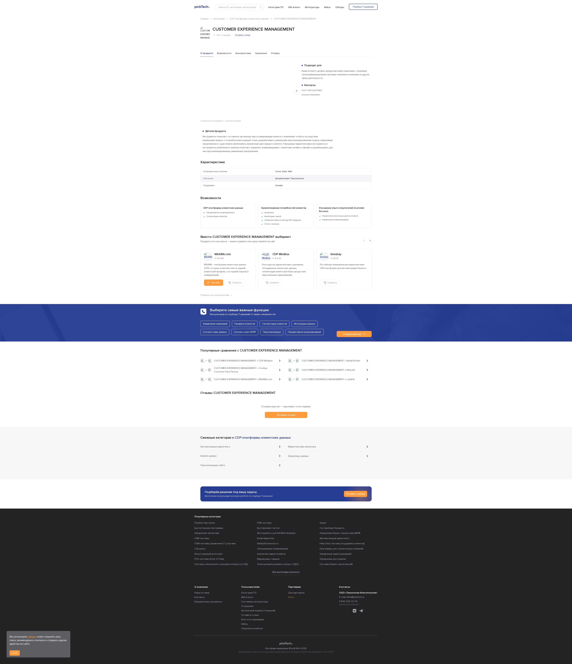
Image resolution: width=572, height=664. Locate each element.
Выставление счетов (268, 528)
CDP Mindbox (280, 254)
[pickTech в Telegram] (361, 611)
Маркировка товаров (268, 558)
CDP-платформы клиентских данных (249, 18)
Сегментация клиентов (274, 323)
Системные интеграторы (254, 601)
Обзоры (339, 7)
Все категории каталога (286, 572)
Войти (291, 597)
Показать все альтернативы (214, 295)
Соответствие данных (215, 332)
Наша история (201, 592)
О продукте (206, 53)
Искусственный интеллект (208, 553)
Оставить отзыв (242, 35)
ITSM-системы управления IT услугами (215, 543)
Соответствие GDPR (245, 332)
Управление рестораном (333, 558)
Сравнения (261, 53)
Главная (204, 18)
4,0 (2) (278, 258)
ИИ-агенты (294, 7)
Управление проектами (206, 533)
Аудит (323, 522)
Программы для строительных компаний (341, 548)
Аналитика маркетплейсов (271, 553)
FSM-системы (264, 522)
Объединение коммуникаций (272, 548)
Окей (14, 653)
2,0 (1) (335, 258)
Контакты (199, 597)
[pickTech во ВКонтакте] (354, 611)
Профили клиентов (244, 323)
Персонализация (272, 332)
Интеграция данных (304, 323)
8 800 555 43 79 (348, 601)
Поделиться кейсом (252, 628)
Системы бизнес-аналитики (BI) (336, 564)
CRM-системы (201, 538)
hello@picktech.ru (355, 597)
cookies (31, 636)
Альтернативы (243, 53)
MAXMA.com (222, 254)
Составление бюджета (332, 528)
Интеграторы (312, 7)
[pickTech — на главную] (286, 643)
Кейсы (327, 7)
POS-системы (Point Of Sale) (209, 558)
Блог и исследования (252, 619)
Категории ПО (276, 7)
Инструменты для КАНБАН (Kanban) (276, 533)
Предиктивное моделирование (304, 332)
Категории (219, 18)
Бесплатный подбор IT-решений (258, 610)
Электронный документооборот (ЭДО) (278, 564)
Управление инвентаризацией (335, 553)
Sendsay (335, 254)
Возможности (224, 53)
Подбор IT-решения (363, 6)
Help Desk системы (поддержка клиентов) (342, 543)
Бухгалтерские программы (208, 528)
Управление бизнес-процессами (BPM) (340, 533)
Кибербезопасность (268, 543)
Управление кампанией (215, 323)
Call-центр (199, 548)
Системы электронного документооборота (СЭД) (221, 564)
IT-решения (247, 606)
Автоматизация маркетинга (334, 538)
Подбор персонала (204, 522)
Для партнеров (296, 592)
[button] (294, 66)
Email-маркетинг (266, 538)
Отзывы (275, 53)
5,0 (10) (220, 258)
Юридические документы (208, 601)
